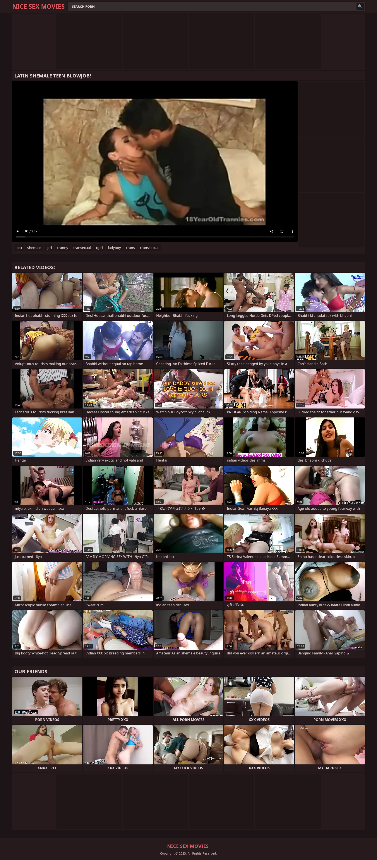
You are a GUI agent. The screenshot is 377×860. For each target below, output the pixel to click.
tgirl (99, 247)
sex (19, 247)
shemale (34, 247)
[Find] (360, 6)
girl (49, 247)
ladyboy (114, 247)
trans (130, 247)
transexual (82, 247)
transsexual (149, 247)
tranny (62, 247)
